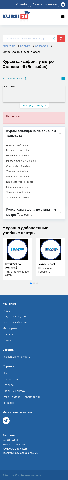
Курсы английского (15, 322)
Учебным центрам (14, 391)
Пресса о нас (11, 379)
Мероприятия (11, 328)
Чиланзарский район (18, 176)
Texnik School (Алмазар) (13, 265)
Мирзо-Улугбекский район (21, 161)
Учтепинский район (17, 171)
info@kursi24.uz (12, 440)
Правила (8, 385)
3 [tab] (37, 283)
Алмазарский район (17, 145)
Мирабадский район (17, 156)
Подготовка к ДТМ (14, 316)
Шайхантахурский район (20, 182)
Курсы (6, 310)
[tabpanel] (17, 259)
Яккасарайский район (18, 192)
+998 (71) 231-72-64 (14, 444)
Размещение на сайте (16, 356)
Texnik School (46, 264)
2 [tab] (34, 283)
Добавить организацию (44, 4)
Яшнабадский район (17, 197)
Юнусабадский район (18, 187)
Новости (8, 334)
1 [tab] (31, 283)
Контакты (8, 403)
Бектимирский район (18, 150)
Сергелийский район (18, 166)
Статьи (7, 340)
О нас (6, 373)
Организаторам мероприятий (21, 397)
